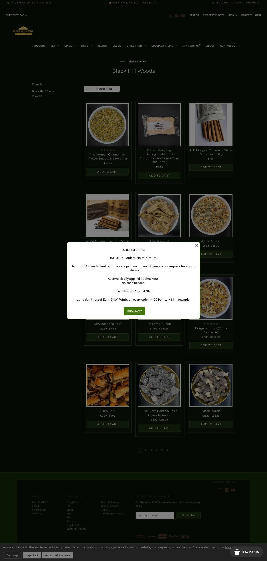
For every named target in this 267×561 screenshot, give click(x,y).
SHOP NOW (134, 311)
